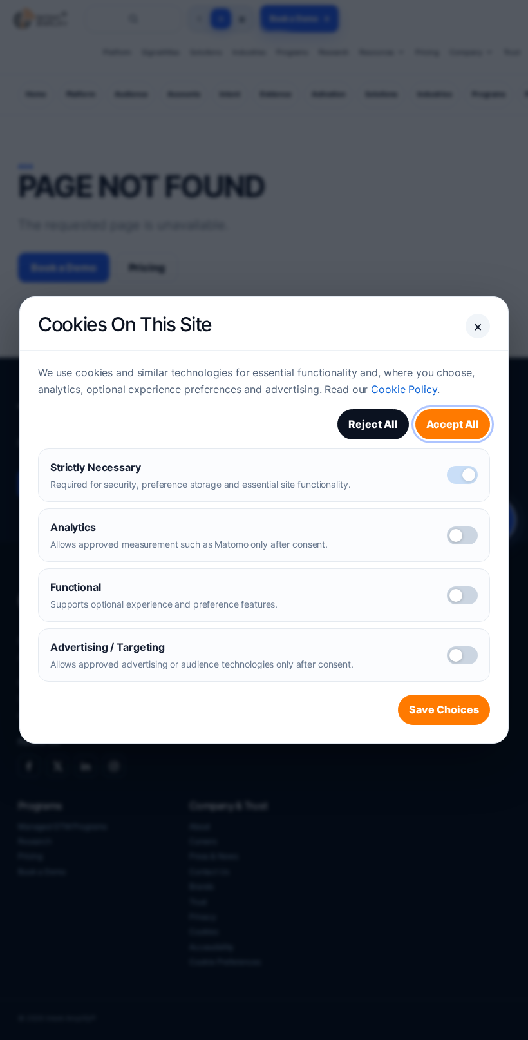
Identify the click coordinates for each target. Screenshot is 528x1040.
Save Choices (444, 709)
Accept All (452, 424)
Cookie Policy (404, 389)
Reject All (373, 424)
